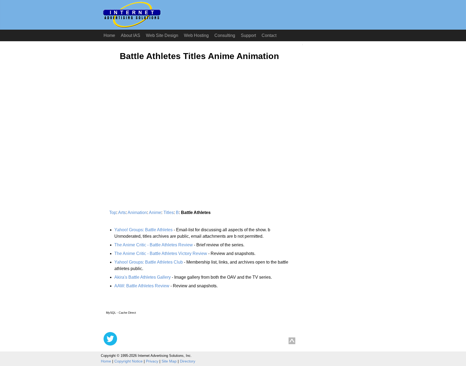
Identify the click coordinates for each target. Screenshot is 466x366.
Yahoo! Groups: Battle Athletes (143, 229)
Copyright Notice (128, 361)
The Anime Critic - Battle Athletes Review (153, 245)
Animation (137, 212)
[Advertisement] (149, 118)
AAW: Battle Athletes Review (141, 286)
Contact (269, 35)
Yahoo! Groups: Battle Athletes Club (148, 262)
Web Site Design (162, 35)
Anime (155, 212)
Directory (187, 361)
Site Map (169, 361)
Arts (122, 212)
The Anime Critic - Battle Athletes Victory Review (160, 253)
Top (112, 212)
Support (248, 35)
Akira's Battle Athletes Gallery (142, 277)
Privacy (152, 361)
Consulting (224, 35)
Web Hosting (196, 35)
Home (109, 35)
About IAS (130, 35)
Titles (168, 212)
